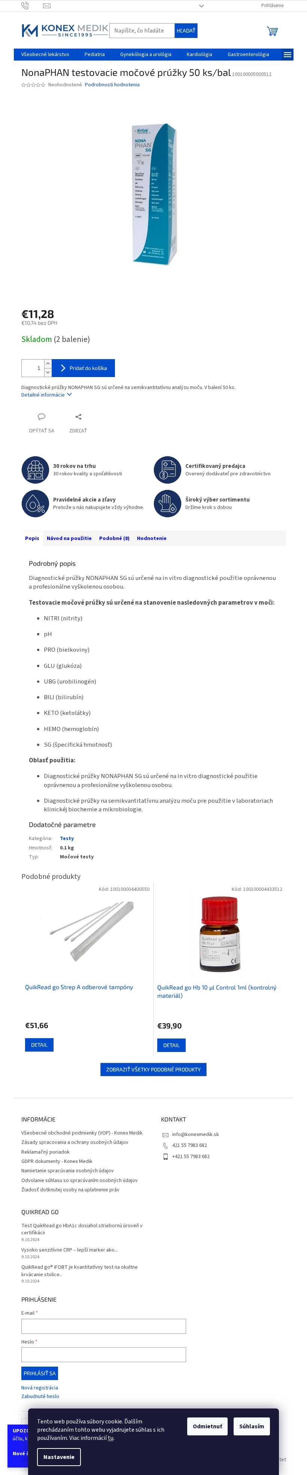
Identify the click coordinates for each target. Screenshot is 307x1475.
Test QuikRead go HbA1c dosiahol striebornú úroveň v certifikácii (82, 1229)
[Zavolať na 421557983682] (32, 5)
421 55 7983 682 (189, 1145)
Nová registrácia (39, 1388)
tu (110, 1438)
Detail (39, 1045)
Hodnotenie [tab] (152, 538)
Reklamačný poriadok (45, 1152)
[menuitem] (45, 55)
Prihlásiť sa (40, 1373)
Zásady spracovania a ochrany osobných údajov (74, 1142)
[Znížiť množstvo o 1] (48, 372)
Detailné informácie (43, 395)
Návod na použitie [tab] (69, 538)
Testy (67, 838)
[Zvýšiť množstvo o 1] (48, 364)
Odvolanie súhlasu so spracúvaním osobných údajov (79, 1180)
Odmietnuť (207, 1426)
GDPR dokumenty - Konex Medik (56, 1161)
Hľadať (186, 30)
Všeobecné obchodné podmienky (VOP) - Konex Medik (82, 1133)
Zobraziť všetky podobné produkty (153, 1069)
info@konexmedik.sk (195, 1134)
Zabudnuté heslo (40, 1396)
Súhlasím (251, 1426)
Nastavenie (59, 1457)
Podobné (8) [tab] (114, 538)
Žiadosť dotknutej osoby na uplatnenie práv (70, 1190)
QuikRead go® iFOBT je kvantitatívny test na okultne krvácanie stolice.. (79, 1271)
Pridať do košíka (88, 368)
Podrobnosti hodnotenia (112, 85)
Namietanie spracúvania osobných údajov (67, 1171)
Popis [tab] (32, 538)
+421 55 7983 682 (191, 1156)
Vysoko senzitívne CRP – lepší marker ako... (69, 1250)
